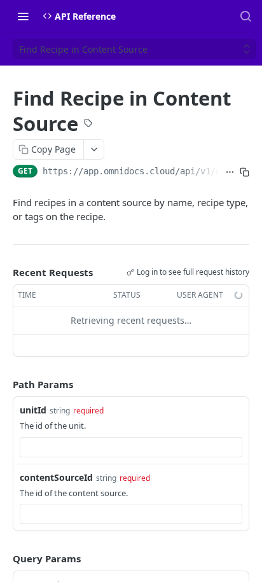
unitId (33, 410)
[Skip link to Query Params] (4, 558)
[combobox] (131, 447)
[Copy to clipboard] (244, 172)
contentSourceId (56, 477)
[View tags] (88, 124)
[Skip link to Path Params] (4, 384)
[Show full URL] (230, 172)
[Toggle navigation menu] (23, 16)
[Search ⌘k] (245, 16)
